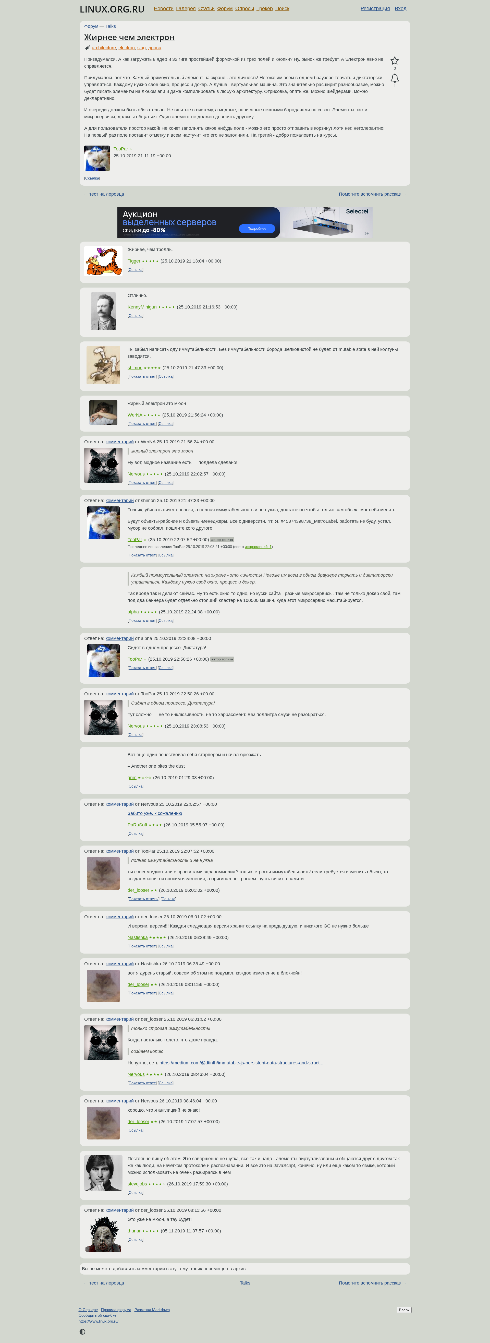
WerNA (135, 415)
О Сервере (88, 1310)
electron (126, 47)
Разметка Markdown (152, 1310)
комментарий (120, 441)
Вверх (404, 1310)
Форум (225, 8)
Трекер (264, 8)
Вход (401, 8)
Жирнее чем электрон (129, 36)
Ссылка (92, 178)
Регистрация (375, 8)
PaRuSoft (137, 824)
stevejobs (137, 1183)
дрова (154, 47)
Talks (110, 26)
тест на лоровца (106, 194)
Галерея (186, 8)
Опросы (244, 8)
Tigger (134, 261)
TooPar (121, 148)
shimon (135, 367)
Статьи (206, 8)
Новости (164, 8)
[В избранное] (394, 61)
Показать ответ (142, 376)
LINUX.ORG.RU (112, 9)
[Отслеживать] (394, 78)
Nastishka (138, 937)
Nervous (136, 474)
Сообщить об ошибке (97, 1315)
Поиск (282, 8)
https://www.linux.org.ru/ (98, 1321)
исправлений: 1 (258, 546)
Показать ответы (143, 899)
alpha (133, 611)
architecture (104, 47)
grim (132, 777)
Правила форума (116, 1310)
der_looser (138, 890)
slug (141, 47)
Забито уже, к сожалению (155, 813)
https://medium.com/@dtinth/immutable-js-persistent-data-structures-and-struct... (241, 1062)
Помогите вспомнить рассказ (370, 194)
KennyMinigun (142, 307)
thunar (134, 1230)
